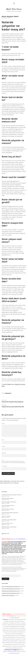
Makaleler (8, 393)
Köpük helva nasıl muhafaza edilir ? (9, 519)
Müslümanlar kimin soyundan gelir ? (9, 527)
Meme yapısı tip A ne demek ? (8, 509)
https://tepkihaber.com (6, 481)
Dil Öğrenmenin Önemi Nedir (8, 595)
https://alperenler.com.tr (7, 483)
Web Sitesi (4, 453)
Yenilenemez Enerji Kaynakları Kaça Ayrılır (10, 591)
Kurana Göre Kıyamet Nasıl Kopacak (12, 402)
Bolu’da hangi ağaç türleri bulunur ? (9, 502)
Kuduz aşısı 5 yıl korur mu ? (7, 523)
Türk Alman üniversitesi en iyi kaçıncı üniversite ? (12, 494)
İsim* (3, 439)
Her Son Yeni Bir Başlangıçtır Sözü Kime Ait (11, 586)
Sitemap (16, 483)
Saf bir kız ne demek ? (6, 516)
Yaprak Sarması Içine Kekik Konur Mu (13, 407)
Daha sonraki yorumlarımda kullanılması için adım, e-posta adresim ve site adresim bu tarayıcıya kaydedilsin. (13, 462)
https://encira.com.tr (18, 481)
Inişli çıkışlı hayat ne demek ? (8, 498)
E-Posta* (3, 446)
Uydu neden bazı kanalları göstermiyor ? (10, 512)
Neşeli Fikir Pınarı (14, 9)
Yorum (3, 423)
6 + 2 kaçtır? (4, 466)
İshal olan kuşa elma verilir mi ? (8, 505)
